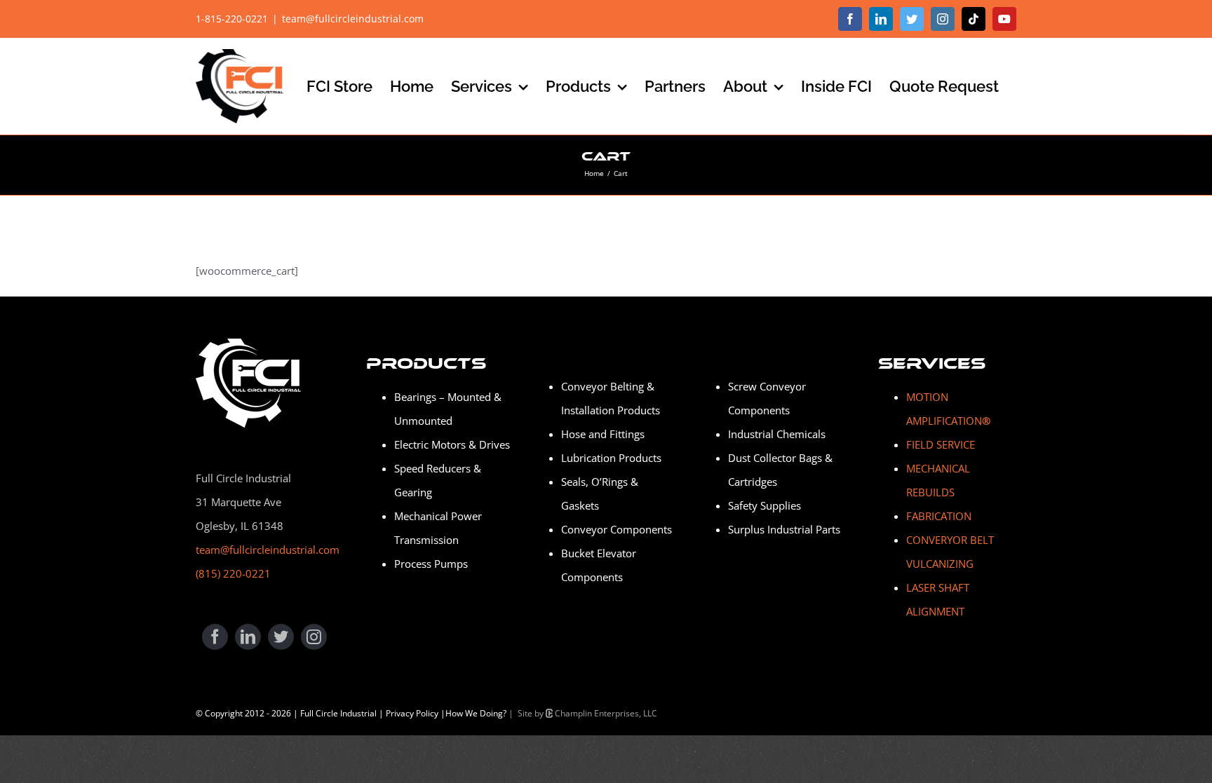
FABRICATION (938, 516)
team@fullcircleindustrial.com (353, 18)
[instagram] (314, 637)
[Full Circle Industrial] (248, 343)
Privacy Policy (412, 713)
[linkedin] (248, 637)
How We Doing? (475, 713)
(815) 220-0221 (233, 573)
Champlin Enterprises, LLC (605, 713)
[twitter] (281, 637)
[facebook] (215, 637)
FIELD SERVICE (940, 444)
